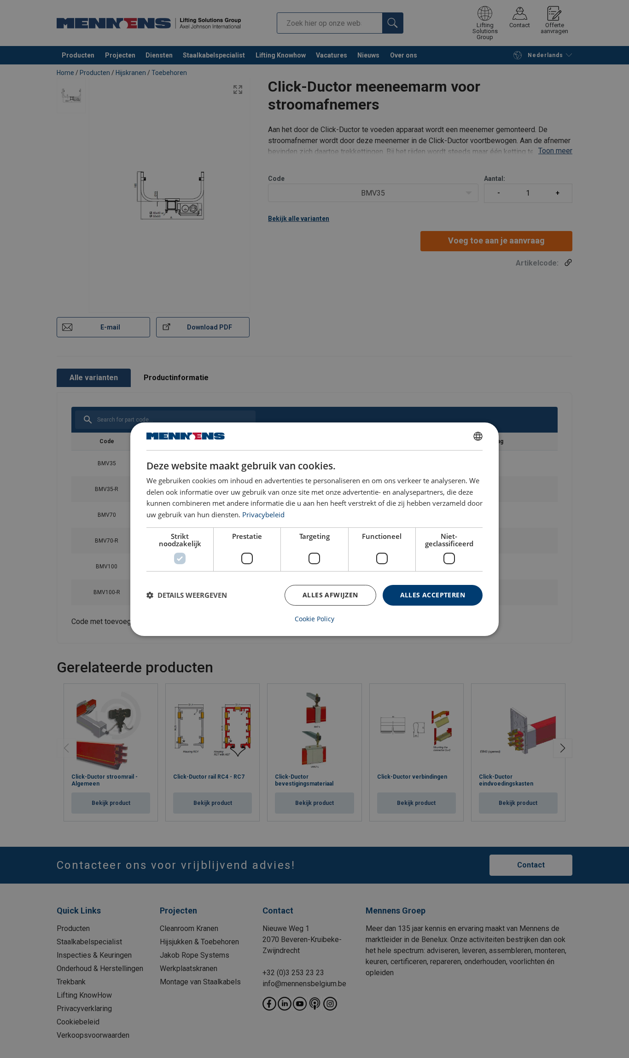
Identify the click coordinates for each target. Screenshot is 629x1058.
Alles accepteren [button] (432, 594)
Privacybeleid (263, 514)
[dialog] (314, 529)
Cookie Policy (314, 619)
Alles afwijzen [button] (330, 594)
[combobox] (478, 435)
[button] (186, 595)
